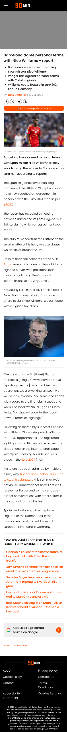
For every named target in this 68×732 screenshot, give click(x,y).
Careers (8, 683)
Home (7, 645)
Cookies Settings (50, 693)
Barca (8, 264)
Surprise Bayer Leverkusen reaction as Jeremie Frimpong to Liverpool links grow (33, 581)
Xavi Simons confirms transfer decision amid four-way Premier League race (34, 569)
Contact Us (46, 677)
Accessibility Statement (12, 695)
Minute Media (21, 707)
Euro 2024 (28, 460)
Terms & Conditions (45, 685)
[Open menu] (6, 5)
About (7, 671)
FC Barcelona (21, 645)
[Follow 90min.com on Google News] (58, 630)
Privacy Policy (48, 671)
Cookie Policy (12, 677)
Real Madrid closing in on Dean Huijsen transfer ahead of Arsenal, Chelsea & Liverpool (34, 607)
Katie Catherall (16, 95)
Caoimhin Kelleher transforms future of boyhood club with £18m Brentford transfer (34, 556)
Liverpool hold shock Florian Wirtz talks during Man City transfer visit (34, 594)
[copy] (25, 101)
